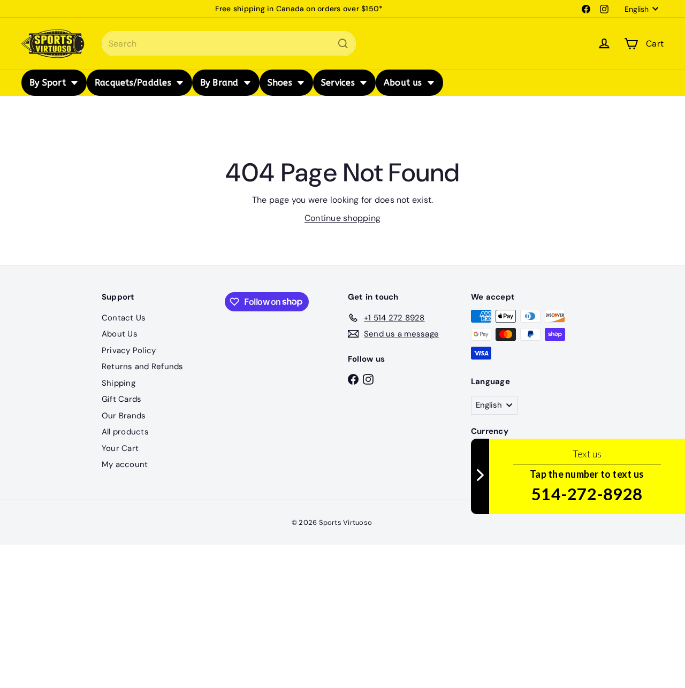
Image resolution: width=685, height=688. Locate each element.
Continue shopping (342, 218)
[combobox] (229, 43)
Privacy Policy (129, 350)
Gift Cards (121, 399)
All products (125, 431)
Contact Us (124, 317)
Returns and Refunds (143, 366)
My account (125, 464)
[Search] (343, 43)
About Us (120, 333)
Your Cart (120, 448)
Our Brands (124, 415)
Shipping (118, 383)
